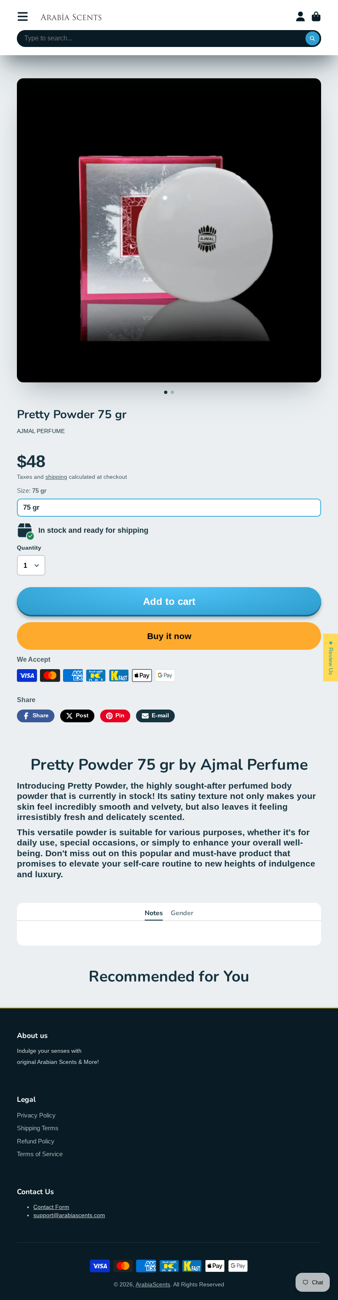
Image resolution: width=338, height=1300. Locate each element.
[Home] (71, 16)
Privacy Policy (36, 1115)
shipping (56, 476)
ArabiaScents (153, 1284)
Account (300, 16)
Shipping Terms (38, 1127)
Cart (316, 16)
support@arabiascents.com (69, 1215)
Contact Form (51, 1207)
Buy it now (169, 636)
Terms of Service (40, 1153)
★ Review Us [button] (331, 657)
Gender (182, 913)
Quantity (29, 547)
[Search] (312, 39)
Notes (154, 913)
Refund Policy (35, 1141)
